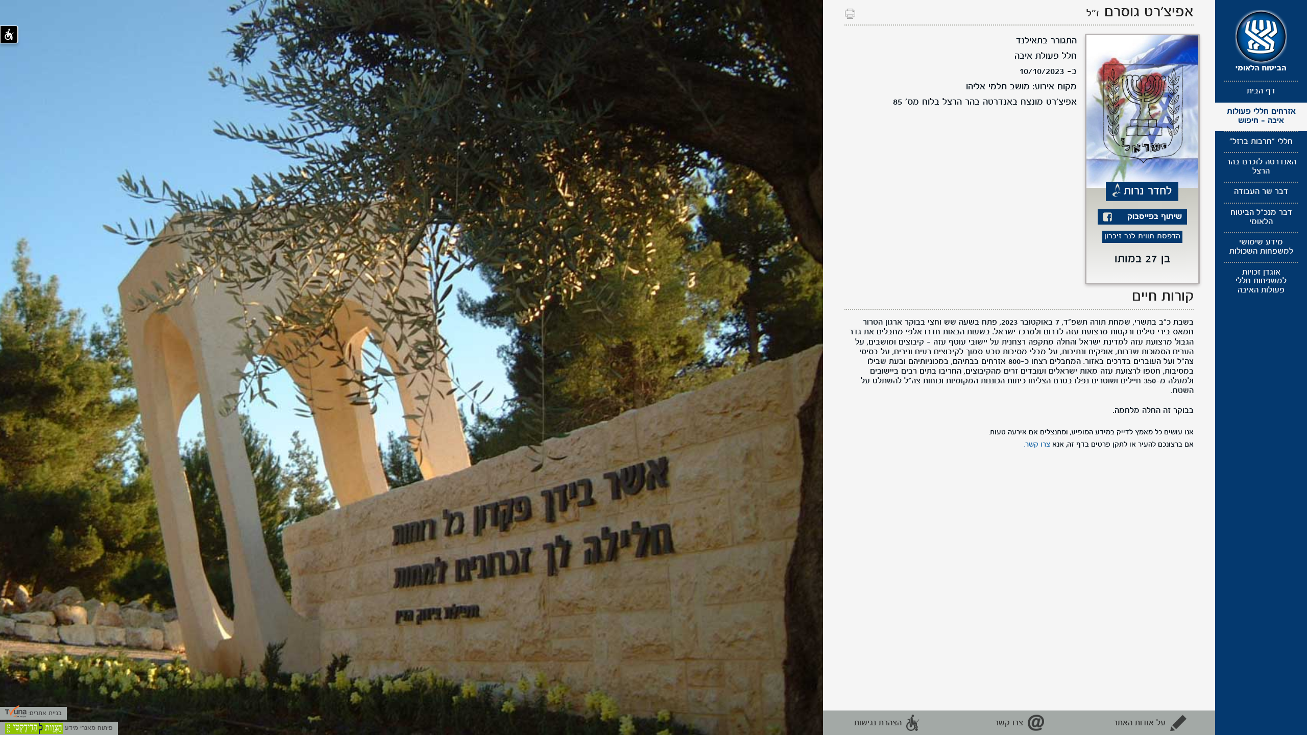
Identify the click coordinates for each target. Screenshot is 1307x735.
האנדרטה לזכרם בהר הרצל (1261, 167)
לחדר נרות (1148, 191)
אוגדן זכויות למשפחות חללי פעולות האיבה (1261, 281)
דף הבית (1261, 91)
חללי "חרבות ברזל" (1261, 142)
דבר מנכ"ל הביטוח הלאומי (1261, 217)
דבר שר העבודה (1261, 192)
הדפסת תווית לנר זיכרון (1142, 236)
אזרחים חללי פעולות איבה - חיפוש (1261, 116)
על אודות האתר (1140, 723)
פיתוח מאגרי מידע (88, 728)
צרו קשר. (1037, 444)
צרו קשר (1009, 723)
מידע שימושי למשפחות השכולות (1261, 247)
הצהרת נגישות (878, 723)
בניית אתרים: (44, 713)
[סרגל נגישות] (9, 34)
